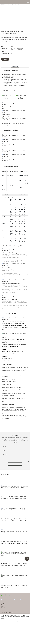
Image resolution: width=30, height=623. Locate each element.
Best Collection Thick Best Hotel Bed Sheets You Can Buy (14, 586)
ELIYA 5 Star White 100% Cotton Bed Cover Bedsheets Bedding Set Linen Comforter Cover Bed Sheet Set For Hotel (14, 564)
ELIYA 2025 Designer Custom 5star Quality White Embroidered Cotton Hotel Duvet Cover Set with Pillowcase (14, 520)
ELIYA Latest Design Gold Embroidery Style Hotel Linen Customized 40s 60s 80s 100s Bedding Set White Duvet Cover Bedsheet (14, 542)
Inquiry (5, 59)
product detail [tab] (15, 66)
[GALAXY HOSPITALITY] (16, 600)
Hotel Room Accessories (7, 477)
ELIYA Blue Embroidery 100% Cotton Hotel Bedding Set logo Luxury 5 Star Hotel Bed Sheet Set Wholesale (13, 497)
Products (23, 477)
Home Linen (17, 477)
